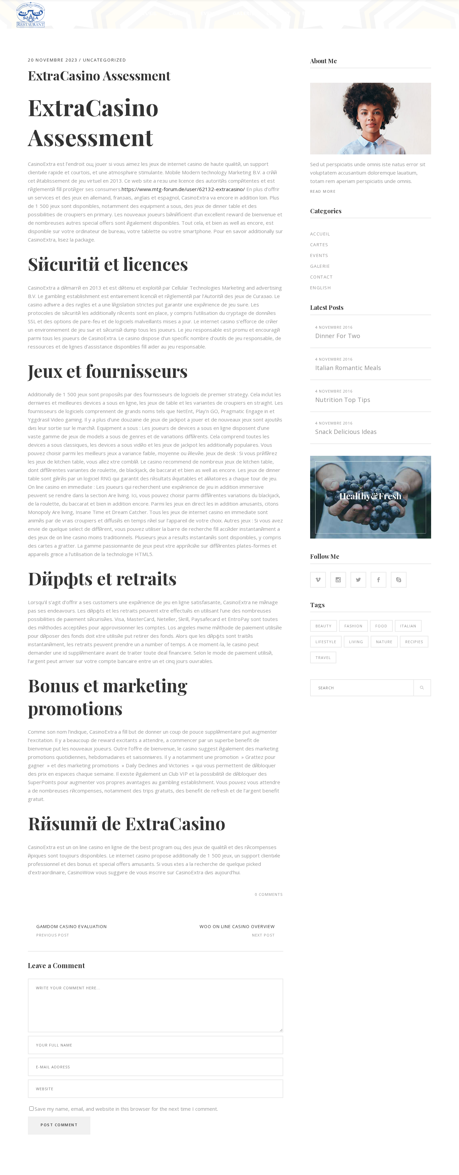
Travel (323, 657)
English (320, 288)
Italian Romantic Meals (348, 368)
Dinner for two (337, 336)
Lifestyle (326, 641)
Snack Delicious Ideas (346, 432)
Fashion (353, 625)
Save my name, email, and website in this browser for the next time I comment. (126, 1108)
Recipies (414, 641)
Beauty (324, 625)
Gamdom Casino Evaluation (71, 926)
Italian (408, 625)
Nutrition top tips (342, 400)
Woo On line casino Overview (237, 926)
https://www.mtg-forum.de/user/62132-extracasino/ (183, 189)
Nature (384, 641)
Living (356, 641)
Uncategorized (104, 60)
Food (381, 625)
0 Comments (269, 894)
